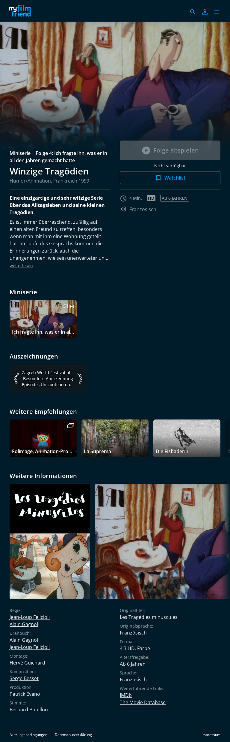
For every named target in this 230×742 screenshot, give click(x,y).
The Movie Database (143, 702)
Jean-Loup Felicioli (30, 617)
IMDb (126, 695)
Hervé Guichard (27, 662)
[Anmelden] (205, 12)
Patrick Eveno (25, 694)
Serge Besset (24, 678)
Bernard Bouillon (29, 709)
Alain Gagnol (24, 624)
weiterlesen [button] (21, 265)
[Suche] (193, 12)
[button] (217, 12)
